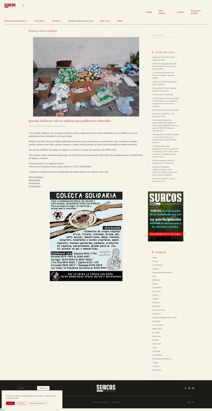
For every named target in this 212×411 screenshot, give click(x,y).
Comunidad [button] (38, 21)
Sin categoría (157, 355)
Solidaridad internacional (162, 359)
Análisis (155, 269)
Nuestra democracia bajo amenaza (165, 110)
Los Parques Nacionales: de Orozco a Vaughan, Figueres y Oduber (163, 75)
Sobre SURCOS (162, 12)
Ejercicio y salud (158, 310)
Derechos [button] (56, 21)
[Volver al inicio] (9, 5)
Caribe (154, 284)
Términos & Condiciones (101, 402)
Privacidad (116, 402)
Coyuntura (156, 291)
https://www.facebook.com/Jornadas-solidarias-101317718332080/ (60, 166)
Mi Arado (156, 332)
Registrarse (43, 388)
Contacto (180, 12)
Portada (149, 12)
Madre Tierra (105, 21)
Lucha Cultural (158, 325)
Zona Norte (156, 370)
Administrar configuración (37, 403)
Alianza (155, 261)
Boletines (156, 280)
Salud (63, 126)
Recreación (156, 344)
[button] (23, 5)
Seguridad (156, 351)
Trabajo (120, 21)
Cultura (155, 295)
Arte (154, 276)
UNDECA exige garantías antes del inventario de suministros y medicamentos (164, 66)
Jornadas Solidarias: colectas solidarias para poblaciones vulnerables (70, 121)
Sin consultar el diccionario (162, 94)
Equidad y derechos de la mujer (80, 21)
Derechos (57, 126)
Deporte (155, 299)
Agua (154, 257)
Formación (156, 321)
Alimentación (157, 265)
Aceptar (10, 403)
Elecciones (156, 314)
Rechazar (21, 403)
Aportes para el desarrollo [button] (14, 21)
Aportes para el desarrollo (162, 272)
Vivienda (155, 366)
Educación (156, 306)
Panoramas (156, 336)
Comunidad (156, 287)
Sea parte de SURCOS (196, 12)
